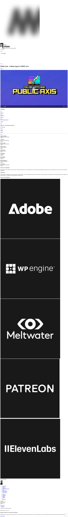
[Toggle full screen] (66, 106)
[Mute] (64, 106)
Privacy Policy (4, 492)
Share (4, 53)
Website (1, 132)
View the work (2, 127)
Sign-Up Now (2, 516)
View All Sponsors (7, 177)
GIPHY (1, 68)
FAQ (3, 489)
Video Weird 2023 (2, 115)
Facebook (3, 499)
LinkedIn (3, 495)
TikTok (3, 496)
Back (2, 53)
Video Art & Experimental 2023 (4, 119)
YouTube (3, 497)
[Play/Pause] (1, 106)
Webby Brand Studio (5, 488)
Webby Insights (4, 491)
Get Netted (4, 490)
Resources (4, 487)
